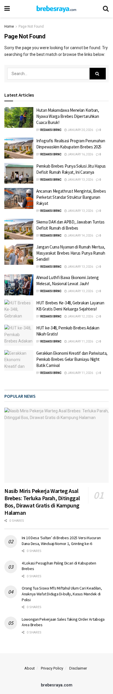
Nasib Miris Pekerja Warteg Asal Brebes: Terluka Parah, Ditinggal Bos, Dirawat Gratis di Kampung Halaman (42, 501)
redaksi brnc (50, 130)
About (29, 668)
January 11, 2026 (80, 341)
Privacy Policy (52, 668)
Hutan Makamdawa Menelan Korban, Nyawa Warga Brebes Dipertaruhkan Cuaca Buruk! (67, 116)
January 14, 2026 (80, 235)
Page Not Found (31, 26)
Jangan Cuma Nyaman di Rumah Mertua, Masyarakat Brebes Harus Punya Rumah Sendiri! (70, 253)
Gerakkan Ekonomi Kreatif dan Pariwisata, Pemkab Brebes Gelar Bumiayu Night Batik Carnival (71, 359)
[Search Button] (98, 73)
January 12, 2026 (80, 316)
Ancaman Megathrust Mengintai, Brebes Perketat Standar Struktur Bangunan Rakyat (71, 197)
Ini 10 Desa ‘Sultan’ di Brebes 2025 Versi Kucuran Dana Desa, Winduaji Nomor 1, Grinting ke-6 (61, 540)
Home (9, 26)
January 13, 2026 (80, 179)
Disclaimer (78, 668)
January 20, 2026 (80, 130)
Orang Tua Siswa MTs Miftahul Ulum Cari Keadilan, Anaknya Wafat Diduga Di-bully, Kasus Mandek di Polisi (62, 593)
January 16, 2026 (80, 154)
